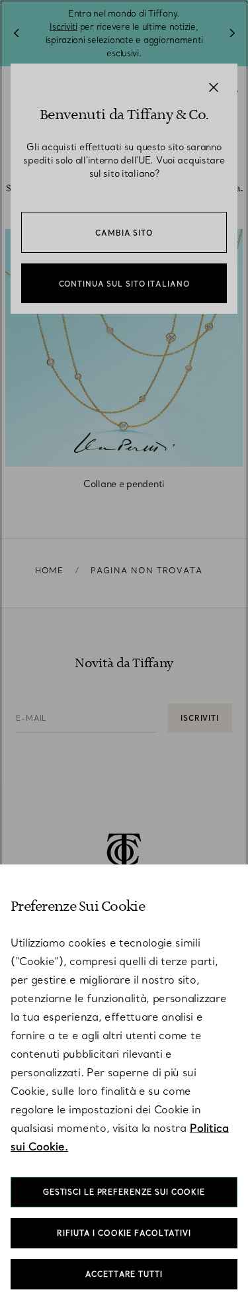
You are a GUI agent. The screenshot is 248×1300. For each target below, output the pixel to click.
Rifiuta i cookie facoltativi (124, 1233)
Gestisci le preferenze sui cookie (124, 1192)
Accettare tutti (123, 1274)
